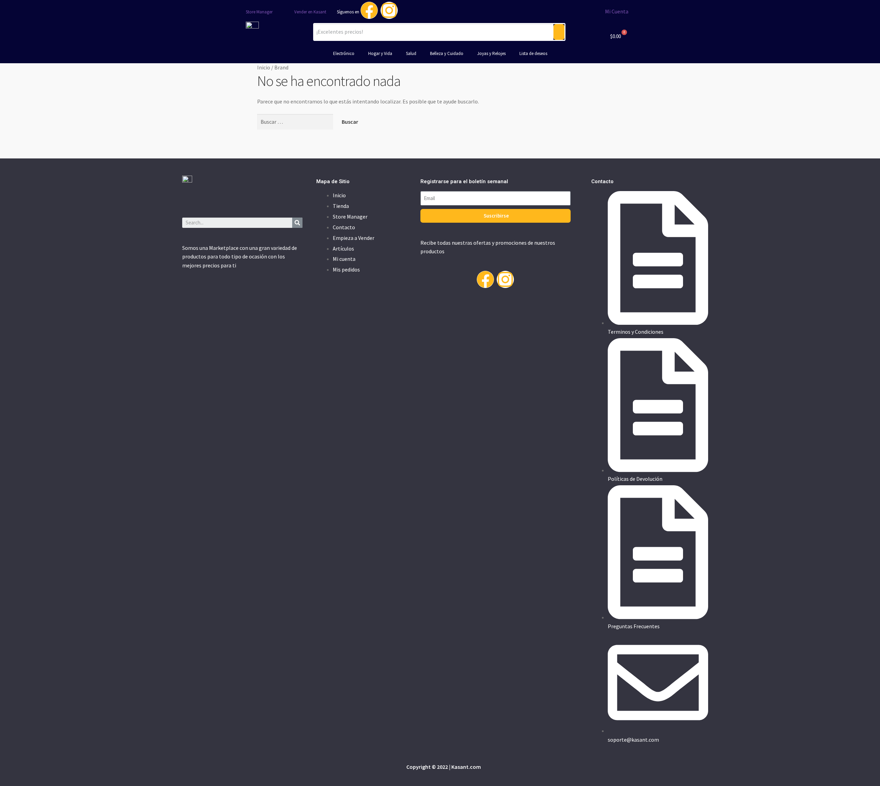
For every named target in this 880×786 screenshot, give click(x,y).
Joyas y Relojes (491, 53)
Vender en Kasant (310, 12)
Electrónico (343, 53)
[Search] (297, 223)
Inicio (263, 67)
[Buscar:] (295, 121)
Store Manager (259, 12)
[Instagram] (389, 10)
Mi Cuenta (616, 11)
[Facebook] (369, 10)
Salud (411, 53)
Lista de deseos (533, 53)
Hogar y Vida (380, 53)
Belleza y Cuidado (446, 53)
